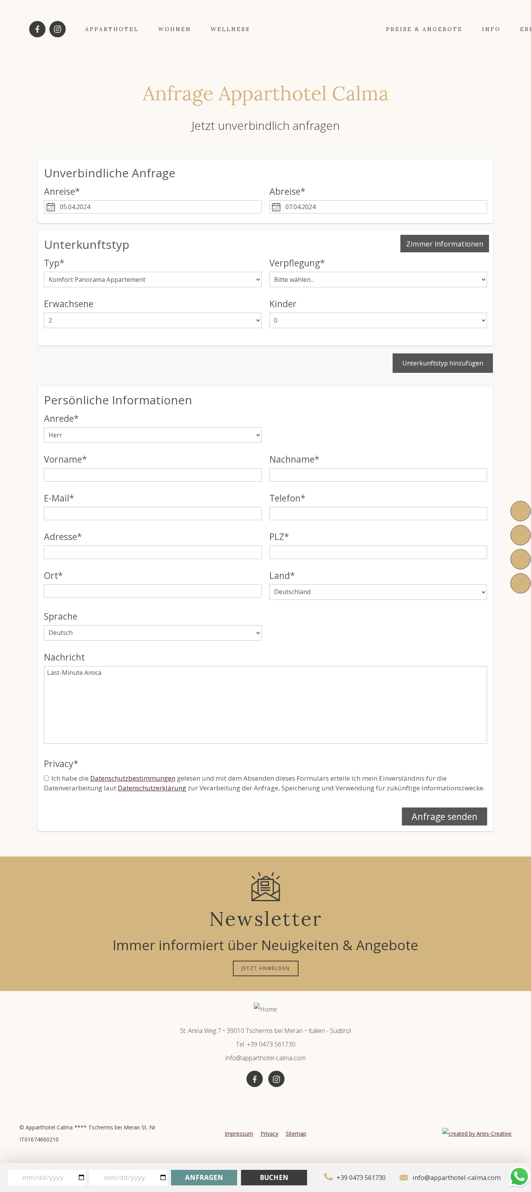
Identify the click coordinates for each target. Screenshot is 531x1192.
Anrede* (61, 418)
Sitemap (296, 1133)
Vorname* (65, 459)
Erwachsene (68, 304)
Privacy (269, 1133)
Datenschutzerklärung (152, 787)
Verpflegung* (297, 263)
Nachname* (294, 459)
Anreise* (62, 191)
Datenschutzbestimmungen (132, 778)
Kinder (283, 304)
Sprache (60, 616)
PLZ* (279, 537)
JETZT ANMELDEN (265, 968)
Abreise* (287, 191)
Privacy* (61, 764)
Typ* (54, 263)
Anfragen (204, 1177)
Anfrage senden (444, 816)
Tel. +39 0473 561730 (265, 1044)
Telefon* (287, 498)
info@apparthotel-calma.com (265, 1058)
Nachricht (64, 657)
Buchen (274, 1177)
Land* (282, 575)
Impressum (239, 1133)
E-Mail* (59, 498)
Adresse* (63, 537)
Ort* (53, 575)
